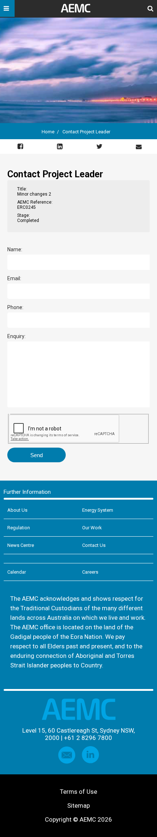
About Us (17, 510)
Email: (14, 278)
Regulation (18, 527)
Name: (14, 249)
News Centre (20, 545)
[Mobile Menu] (7, 8)
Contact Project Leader (86, 131)
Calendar (16, 572)
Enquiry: (16, 336)
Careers (90, 572)
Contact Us (94, 545)
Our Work (92, 527)
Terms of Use (78, 791)
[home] (78, 11)
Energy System (97, 510)
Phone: (15, 307)
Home (48, 131)
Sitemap (78, 805)
